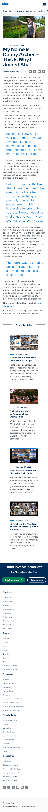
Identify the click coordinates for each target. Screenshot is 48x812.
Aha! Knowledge (8, 625)
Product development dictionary (14, 707)
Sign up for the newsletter (12, 773)
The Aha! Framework (10, 720)
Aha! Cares (6, 662)
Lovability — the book (10, 670)
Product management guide (12, 699)
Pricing (5, 724)
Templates (6, 695)
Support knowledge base (11, 710)
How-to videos (8, 691)
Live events (7, 687)
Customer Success (9, 736)
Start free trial (12, 580)
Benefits (6, 658)
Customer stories (9, 740)
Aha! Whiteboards (9, 609)
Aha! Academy (8, 629)
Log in (5, 751)
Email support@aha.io (10, 765)
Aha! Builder (7, 613)
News (19, 11)
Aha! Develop (7, 617)
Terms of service (23, 803)
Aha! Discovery (8, 601)
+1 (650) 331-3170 (10, 781)
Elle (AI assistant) (9, 732)
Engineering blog (8, 683)
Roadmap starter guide (10, 703)
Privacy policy (8, 803)
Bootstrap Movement (10, 666)
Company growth (34, 11)
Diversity (6, 654)
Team (5, 646)
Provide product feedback (12, 769)
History (5, 642)
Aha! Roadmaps (8, 597)
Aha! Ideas (6, 605)
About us (6, 638)
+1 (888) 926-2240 (10, 777)
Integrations (7, 728)
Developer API (8, 744)
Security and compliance (11, 747)
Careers (5, 650)
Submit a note (7, 761)
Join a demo (37, 580)
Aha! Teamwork (8, 621)
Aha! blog (7, 11)
